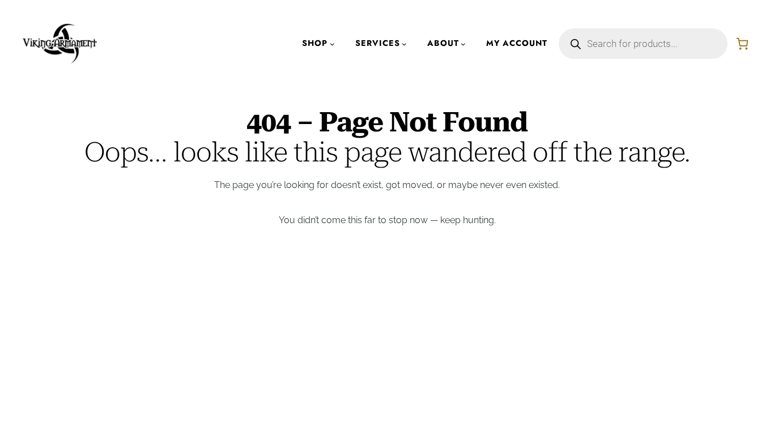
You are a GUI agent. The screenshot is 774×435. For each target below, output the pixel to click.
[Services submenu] (404, 43)
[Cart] (742, 44)
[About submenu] (463, 43)
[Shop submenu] (332, 43)
